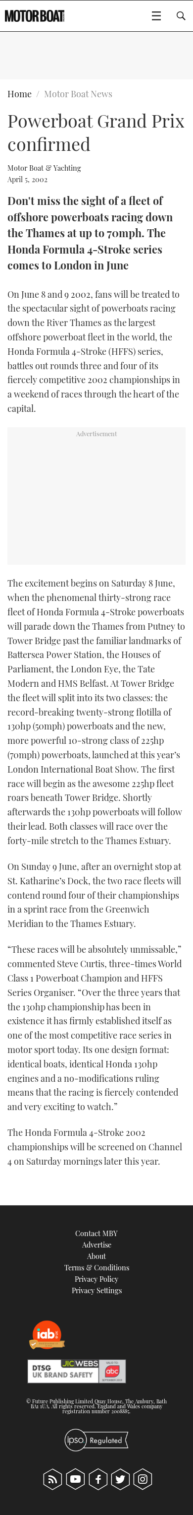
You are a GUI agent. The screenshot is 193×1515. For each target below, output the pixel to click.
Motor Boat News (78, 94)
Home (19, 94)
